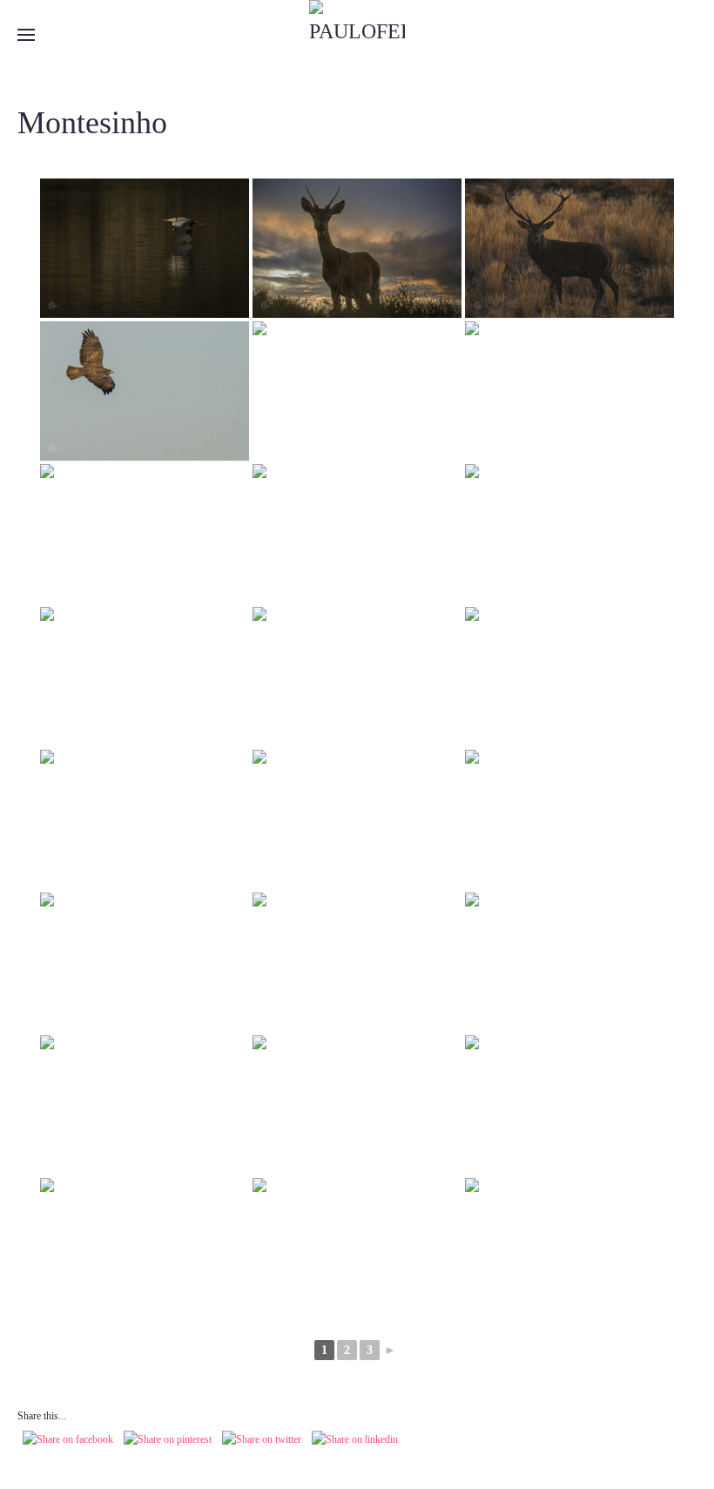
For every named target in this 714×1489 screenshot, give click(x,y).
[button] (26, 35)
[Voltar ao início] (357, 35)
